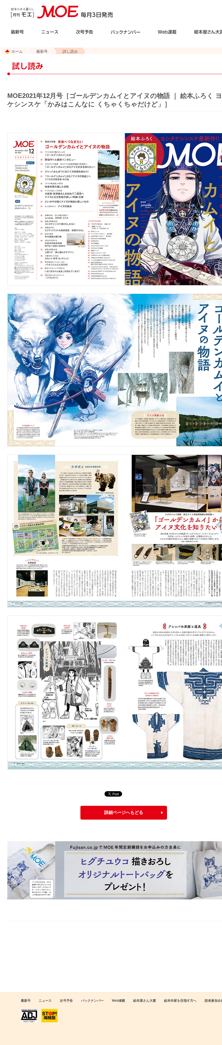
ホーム (17, 51)
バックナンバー (92, 1001)
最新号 (42, 51)
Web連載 (118, 1001)
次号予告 (66, 1001)
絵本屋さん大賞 (144, 1001)
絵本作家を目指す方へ (180, 1001)
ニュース (45, 1001)
